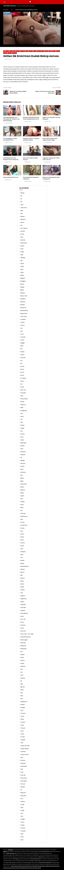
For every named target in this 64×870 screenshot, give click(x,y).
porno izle (13, 866)
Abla (21, 210)
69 (21, 202)
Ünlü (21, 769)
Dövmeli (22, 357)
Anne (22, 249)
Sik (21, 681)
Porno (22, 628)
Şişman (22, 687)
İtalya (22, 493)
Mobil (50, 51)
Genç (27, 51)
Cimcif (22, 325)
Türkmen (23, 751)
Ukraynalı (23, 763)
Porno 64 (23, 631)
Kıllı (21, 510)
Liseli (21, 554)
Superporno (23, 701)
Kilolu (21, 507)
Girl (21, 419)
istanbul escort (24, 868)
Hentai (22, 466)
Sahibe (22, 654)
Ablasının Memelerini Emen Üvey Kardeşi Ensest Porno (31, 118)
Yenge (22, 810)
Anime (22, 246)
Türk (21, 743)
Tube (22, 731)
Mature (22, 569)
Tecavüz (23, 713)
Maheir (22, 560)
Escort (17, 51)
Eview (22, 381)
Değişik (22, 343)
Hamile (22, 446)
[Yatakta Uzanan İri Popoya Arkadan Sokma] (32, 131)
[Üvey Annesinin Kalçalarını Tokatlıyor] (32, 170)
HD (21, 457)
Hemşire (22, 463)
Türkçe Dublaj (24, 748)
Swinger (22, 707)
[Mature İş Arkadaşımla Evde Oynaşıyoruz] (52, 170)
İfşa (21, 475)
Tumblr (22, 737)
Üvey (21, 772)
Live (21, 557)
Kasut (22, 504)
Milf (21, 575)
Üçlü (21, 757)
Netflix (58, 51)
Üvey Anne (23, 778)
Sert (21, 669)
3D (21, 196)
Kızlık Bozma (23, 516)
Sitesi (22, 690)
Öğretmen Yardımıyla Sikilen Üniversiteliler (18, 92)
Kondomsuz (23, 525)
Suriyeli (22, 704)
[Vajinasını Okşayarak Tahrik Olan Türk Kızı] (52, 150)
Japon (22, 496)
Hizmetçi (23, 472)
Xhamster (23, 795)
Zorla (21, 840)
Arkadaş (22, 257)
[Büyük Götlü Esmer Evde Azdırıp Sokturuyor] (58, 92)
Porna (22, 622)
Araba (22, 252)
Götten (30, 51)
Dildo (21, 346)
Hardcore (23, 452)
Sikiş (21, 684)
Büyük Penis (23, 313)
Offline (5, 53)
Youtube (23, 831)
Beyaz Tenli (23, 296)
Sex (21, 672)
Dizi (21, 349)
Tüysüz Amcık (24, 754)
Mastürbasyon (40, 51)
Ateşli (22, 266)
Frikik (21, 407)
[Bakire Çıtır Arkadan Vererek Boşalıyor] (52, 110)
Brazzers (22, 302)
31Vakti (22, 193)
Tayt (21, 710)
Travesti (22, 728)
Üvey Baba (23, 781)
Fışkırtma (23, 404)
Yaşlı (21, 807)
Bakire (22, 275)
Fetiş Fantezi (24, 399)
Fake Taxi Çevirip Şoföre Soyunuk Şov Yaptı (26, 6)
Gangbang (23, 410)
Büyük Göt (23, 307)
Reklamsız (23, 646)
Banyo (22, 284)
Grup (21, 437)
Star (21, 698)
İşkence (22, 490)
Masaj (22, 563)
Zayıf (21, 834)
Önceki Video (7, 87)
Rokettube (23, 648)
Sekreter (22, 666)
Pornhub (22, 625)
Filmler (22, 402)
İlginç (22, 481)
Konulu (22, 528)
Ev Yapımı (23, 51)
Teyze (22, 716)
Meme (46, 51)
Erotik (22, 369)
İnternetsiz (23, 484)
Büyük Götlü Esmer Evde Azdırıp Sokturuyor (44, 92)
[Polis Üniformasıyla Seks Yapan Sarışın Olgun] (52, 131)
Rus (21, 651)
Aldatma (23, 219)
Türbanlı (22, 740)
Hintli (21, 469)
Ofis (21, 593)
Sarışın (22, 663)
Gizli (21, 422)
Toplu (22, 725)
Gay (21, 413)
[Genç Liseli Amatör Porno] (12, 170)
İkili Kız (22, 478)
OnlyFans (23, 604)
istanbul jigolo (41, 866)
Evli (21, 384)
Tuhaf (22, 734)
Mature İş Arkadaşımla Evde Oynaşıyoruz (51, 178)
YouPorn (14, 53)
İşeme (22, 487)
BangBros (23, 281)
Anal (21, 237)
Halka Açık (23, 443)
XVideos (9, 53)
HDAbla (22, 460)
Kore (21, 531)
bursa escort (56, 866)
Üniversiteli (23, 766)
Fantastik (23, 393)
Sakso (22, 657)
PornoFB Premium (25, 637)
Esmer (22, 375)
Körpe (22, 537)
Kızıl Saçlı (23, 513)
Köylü (22, 540)
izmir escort (19, 866)
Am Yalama (23, 228)
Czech (11, 51)
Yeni (21, 813)
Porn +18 (22, 619)
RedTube (23, 643)
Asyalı (22, 263)
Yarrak (22, 804)
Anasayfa (5, 9)
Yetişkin (22, 819)
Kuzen (22, 546)
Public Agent (24, 640)
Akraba (22, 216)
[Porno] (32, 2)
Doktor (22, 354)
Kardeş (22, 501)
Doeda (22, 352)
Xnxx (21, 798)
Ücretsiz (22, 760)
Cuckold (22, 337)
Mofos (53, 51)
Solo (21, 693)
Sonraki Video (56, 87)
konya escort (37, 868)
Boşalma (23, 299)
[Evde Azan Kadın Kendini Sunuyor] (32, 150)
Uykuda (22, 787)
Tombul (22, 722)
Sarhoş (22, 660)
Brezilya (22, 305)
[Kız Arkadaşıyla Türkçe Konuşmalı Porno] (12, 131)
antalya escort (49, 866)
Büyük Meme (24, 310)
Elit (21, 363)
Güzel (35, 51)
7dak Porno (23, 207)
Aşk (21, 260)
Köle (21, 519)
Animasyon (23, 243)
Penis (22, 616)
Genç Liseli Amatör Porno (10, 177)
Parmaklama (24, 613)
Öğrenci (22, 596)
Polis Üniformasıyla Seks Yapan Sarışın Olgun (50, 139)
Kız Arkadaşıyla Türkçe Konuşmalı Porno (10, 139)
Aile (21, 213)
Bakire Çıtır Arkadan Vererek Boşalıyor (51, 118)
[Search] (59, 2)
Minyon (22, 578)
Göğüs (22, 428)
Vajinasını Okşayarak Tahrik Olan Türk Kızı (51, 158)
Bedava (22, 293)
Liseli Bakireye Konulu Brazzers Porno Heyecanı (10, 158)
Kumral (22, 543)
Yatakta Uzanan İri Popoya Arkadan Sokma (31, 139)
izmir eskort (35, 866)
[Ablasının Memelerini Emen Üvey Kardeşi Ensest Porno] (32, 110)
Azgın (7, 51)
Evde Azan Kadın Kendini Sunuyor (30, 158)
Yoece (22, 822)
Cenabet (23, 319)
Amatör (22, 231)
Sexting (22, 678)
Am (21, 225)
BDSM (22, 290)
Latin (21, 549)
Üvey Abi (22, 775)
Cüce (22, 334)
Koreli (22, 534)
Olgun (22, 601)
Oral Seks (23, 607)
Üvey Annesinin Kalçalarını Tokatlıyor (31, 178)
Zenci (22, 837)
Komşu (22, 522)
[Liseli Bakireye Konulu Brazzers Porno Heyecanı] (12, 150)
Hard (21, 449)
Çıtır (21, 331)
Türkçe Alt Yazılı (25, 746)
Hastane (22, 454)
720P (21, 205)
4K (11, 9)
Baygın (22, 287)
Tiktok (22, 719)
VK (21, 790)
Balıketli (22, 278)
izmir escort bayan (27, 866)
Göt (21, 431)
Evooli (22, 387)
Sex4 (21, 675)
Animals (22, 240)
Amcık (22, 234)
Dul (14, 51)
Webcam (23, 793)
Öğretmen (23, 599)
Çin (21, 328)
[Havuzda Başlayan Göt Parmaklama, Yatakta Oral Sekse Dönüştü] (12, 110)
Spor (21, 696)
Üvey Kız (22, 784)
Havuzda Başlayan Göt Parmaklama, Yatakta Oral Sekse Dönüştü (11, 119)
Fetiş (21, 396)
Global (22, 425)
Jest (21, 499)
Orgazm (22, 610)
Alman (22, 222)
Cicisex (22, 322)
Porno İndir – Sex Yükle (26, 634)
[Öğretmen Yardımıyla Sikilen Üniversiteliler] (5, 92)
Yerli (21, 816)
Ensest (22, 366)
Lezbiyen (23, 551)
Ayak (21, 269)
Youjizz (22, 825)
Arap (21, 255)
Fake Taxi (23, 390)
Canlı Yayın (23, 316)
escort (4, 868)
